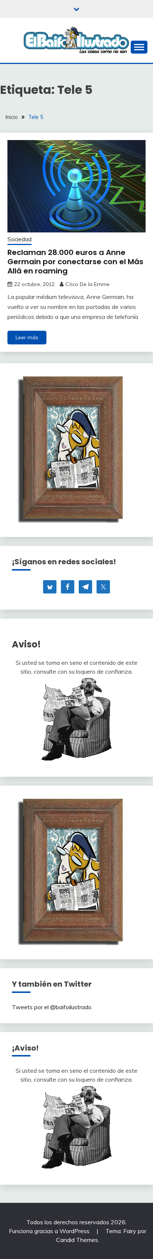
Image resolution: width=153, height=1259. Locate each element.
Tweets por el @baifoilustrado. (52, 1007)
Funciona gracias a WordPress (50, 1231)
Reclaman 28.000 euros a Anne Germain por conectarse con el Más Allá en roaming (75, 261)
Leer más (27, 337)
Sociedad (19, 239)
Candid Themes (77, 1239)
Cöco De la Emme (87, 284)
